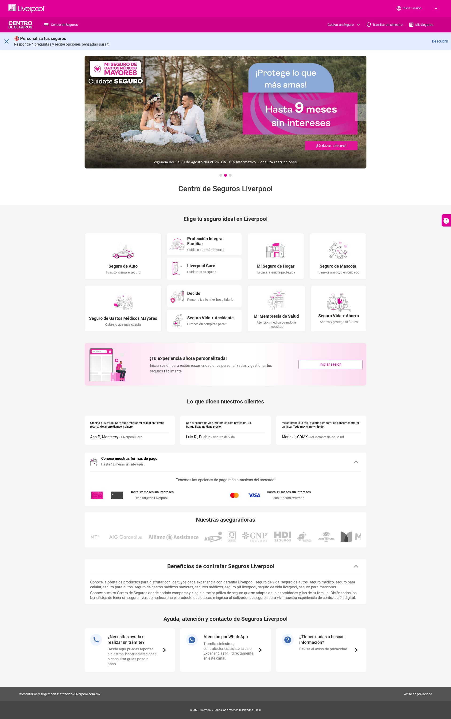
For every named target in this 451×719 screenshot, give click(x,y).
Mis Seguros (424, 25)
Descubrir (440, 41)
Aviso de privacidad (418, 694)
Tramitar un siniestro (388, 25)
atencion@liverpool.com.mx (80, 694)
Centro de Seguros (64, 25)
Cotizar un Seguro (341, 25)
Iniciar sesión (331, 364)
